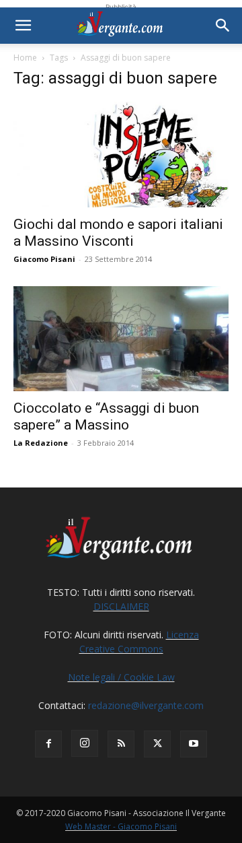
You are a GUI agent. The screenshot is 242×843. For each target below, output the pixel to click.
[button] (22, 25)
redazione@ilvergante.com (146, 705)
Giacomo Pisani (44, 259)
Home (25, 57)
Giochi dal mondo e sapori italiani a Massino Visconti (118, 232)
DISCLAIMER (121, 606)
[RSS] (121, 744)
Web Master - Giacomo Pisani (121, 826)
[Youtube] (193, 744)
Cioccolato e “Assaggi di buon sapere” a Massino (106, 416)
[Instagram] (84, 743)
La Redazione (40, 443)
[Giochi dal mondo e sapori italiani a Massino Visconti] (121, 154)
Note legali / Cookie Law (121, 677)
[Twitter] (157, 744)
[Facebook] (48, 744)
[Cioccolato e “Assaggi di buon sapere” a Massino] (121, 339)
